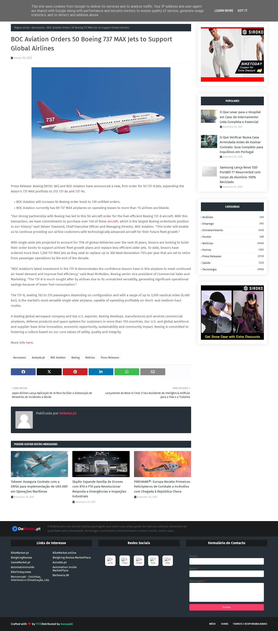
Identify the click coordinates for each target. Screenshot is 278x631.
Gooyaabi (67, 624)
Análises (233, 217)
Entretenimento (233, 230)
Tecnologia (233, 269)
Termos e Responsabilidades (250, 624)
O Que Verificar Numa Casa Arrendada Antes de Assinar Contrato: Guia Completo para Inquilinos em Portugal (241, 144)
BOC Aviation (58, 357)
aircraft (113, 221)
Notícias (90, 357)
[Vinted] (167, 560)
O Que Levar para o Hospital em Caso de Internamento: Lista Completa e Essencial (240, 117)
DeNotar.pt (67, 413)
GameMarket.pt (20, 562)
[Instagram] (139, 560)
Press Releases (110, 357)
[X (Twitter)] (124, 560)
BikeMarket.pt (20, 552)
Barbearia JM (61, 575)
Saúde (233, 262)
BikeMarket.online (64, 552)
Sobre (224, 624)
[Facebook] (110, 560)
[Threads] (153, 560)
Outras (233, 249)
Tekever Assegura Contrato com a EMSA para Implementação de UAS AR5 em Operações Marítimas (39, 486)
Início (212, 624)
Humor (233, 236)
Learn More (224, 10)
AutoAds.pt (60, 562)
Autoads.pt (38, 357)
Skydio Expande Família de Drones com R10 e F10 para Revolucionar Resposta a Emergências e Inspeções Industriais (99, 489)
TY (37, 624)
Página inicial (22, 27)
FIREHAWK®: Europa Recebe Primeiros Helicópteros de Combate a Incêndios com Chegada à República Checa (162, 486)
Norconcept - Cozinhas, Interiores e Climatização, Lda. (30, 578)
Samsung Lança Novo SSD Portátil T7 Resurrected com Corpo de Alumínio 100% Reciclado (240, 174)
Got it (243, 10)
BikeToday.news (21, 572)
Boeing (75, 357)
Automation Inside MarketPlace (65, 568)
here (29, 343)
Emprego (233, 223)
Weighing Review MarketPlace (72, 557)
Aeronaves (38, 27)
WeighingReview (21, 557)
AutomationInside (22, 567)
